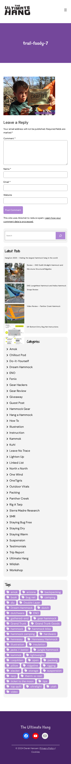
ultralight (36, 686)
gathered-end (20, 618)
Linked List (16, 463)
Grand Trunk (18, 623)
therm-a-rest (33, 676)
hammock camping (23, 634)
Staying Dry (17, 528)
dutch (45, 608)
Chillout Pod (17, 355)
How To (14, 421)
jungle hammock (48, 650)
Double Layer (32, 602)
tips (45, 681)
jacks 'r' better (20, 650)
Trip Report (16, 552)
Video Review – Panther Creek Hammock (43, 306)
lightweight (37, 655)
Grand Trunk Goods (47, 623)
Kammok (15, 439)
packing (53, 660)
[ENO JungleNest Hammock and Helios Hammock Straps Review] (14, 294)
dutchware (17, 613)
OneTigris (15, 480)
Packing (14, 492)
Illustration (16, 427)
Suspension (17, 540)
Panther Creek (19, 498)
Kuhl (12, 445)
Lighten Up (16, 457)
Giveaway (16, 397)
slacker (15, 670)
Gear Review (17, 391)
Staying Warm (18, 534)
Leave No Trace (19, 451)
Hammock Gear (19, 409)
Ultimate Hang (18, 558)
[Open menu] (65, 10)
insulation (39, 644)
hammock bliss (41, 629)
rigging (51, 665)
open (35, 660)
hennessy (17, 639)
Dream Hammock (21, 367)
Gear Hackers (18, 385)
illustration (17, 644)
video (14, 692)
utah (53, 686)
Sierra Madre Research (24, 510)
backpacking (53, 592)
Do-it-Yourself (19, 361)
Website (7, 195)
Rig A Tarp (16, 504)
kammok (16, 655)
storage (33, 670)
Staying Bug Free (20, 522)
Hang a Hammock (21, 415)
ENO (12, 373)
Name (7, 168)
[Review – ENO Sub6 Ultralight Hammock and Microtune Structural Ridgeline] (14, 273)
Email (7, 182)
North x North (18, 468)
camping (49, 597)
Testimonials (17, 546)
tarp (13, 676)
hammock (17, 629)
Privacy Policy (47, 748)
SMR (12, 516)
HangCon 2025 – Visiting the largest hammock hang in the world (31, 258)
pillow (14, 665)
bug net (31, 597)
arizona (31, 592)
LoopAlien (17, 660)
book (14, 597)
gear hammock (47, 618)
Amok (13, 349)
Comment (9, 138)
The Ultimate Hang (35, 727)
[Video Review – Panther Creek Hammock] (14, 314)
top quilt (16, 686)
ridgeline (32, 665)
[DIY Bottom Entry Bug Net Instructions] (14, 335)
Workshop (16, 570)
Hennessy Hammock (45, 639)
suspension (54, 670)
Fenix (13, 379)
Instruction (16, 433)
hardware (50, 634)
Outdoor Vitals (19, 486)
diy (13, 602)
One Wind (16, 474)
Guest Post (16, 403)
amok (14, 592)
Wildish (14, 564)
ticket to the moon (22, 681)
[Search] (60, 235)
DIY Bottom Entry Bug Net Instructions (42, 327)
